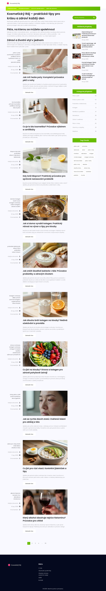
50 (45, 543)
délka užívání (16, 298)
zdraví (83, 150)
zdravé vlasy (87, 168)
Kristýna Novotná (13, 66)
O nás (40, 568)
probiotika (17, 153)
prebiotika (17, 250)
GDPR (40, 577)
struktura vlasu (16, 448)
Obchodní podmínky (45, 571)
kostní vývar (16, 201)
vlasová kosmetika (78, 171)
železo (18, 446)
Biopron (12, 151)
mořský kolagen (78, 157)
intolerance (17, 499)
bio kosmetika (16, 102)
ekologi (18, 106)
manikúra (76, 153)
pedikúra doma (15, 56)
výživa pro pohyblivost (13, 354)
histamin (17, 493)
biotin (18, 444)
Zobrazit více (29, 92)
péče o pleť (16, 394)
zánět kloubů (16, 353)
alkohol (13, 493)
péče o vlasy (91, 150)
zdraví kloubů (16, 303)
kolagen (91, 153)
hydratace (17, 396)
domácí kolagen (15, 199)
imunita (83, 175)
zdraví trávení (16, 252)
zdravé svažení (15, 206)
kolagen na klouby (14, 203)
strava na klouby (15, 345)
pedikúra (76, 175)
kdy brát (17, 151)
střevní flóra (16, 248)
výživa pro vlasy (12, 444)
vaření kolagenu (15, 204)
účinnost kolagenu (14, 299)
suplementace (16, 301)
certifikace (13, 106)
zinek (14, 446)
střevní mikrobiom (14, 155)
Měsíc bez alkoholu (51, 8)
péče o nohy (77, 164)
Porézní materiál (12, 8)
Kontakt (41, 580)
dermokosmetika (78, 160)
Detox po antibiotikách (37, 8)
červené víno (16, 495)
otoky (11, 394)
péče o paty (16, 53)
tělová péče (16, 108)
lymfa (12, 396)
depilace (85, 164)
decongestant (16, 398)
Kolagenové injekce (24, 8)
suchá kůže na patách (13, 54)
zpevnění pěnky (15, 62)
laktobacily (17, 157)
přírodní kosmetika (14, 104)
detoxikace (17, 497)
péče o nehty (88, 160)
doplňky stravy (77, 168)
